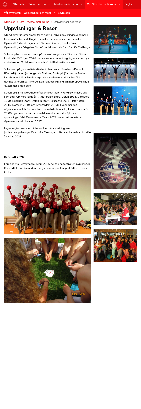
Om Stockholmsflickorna (101, 4)
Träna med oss (37, 4)
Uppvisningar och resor (37, 13)
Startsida (18, 4)
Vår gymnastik (12, 13)
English (128, 4)
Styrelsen (64, 13)
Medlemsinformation (66, 4)
